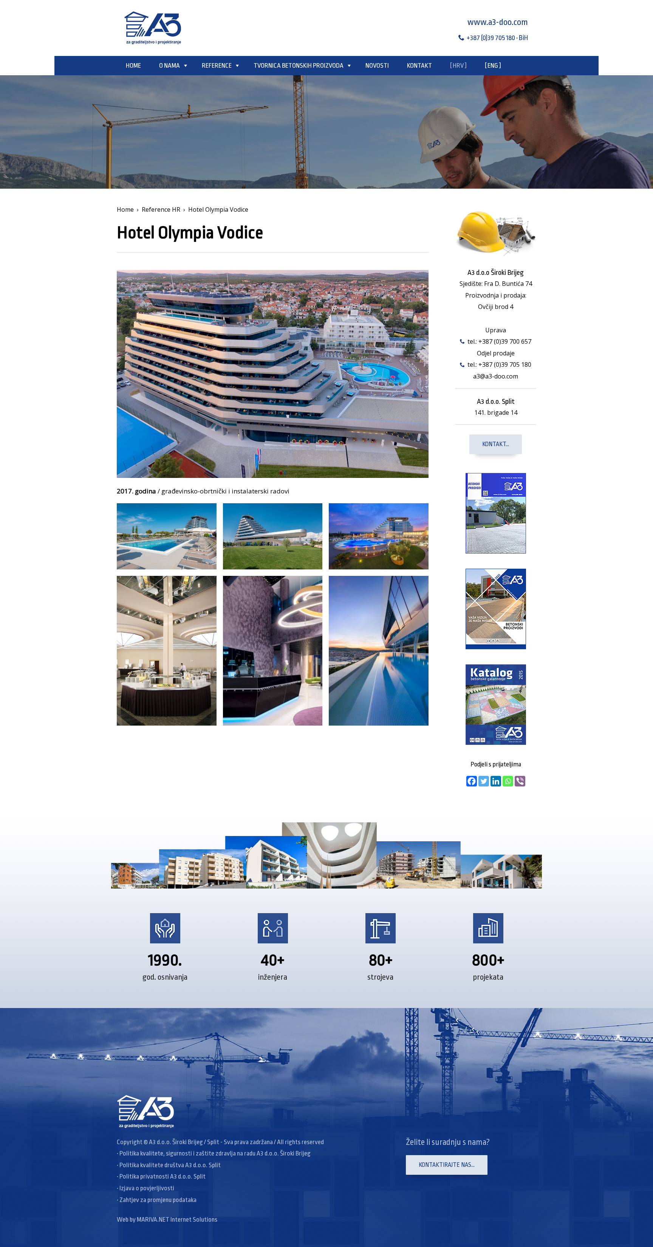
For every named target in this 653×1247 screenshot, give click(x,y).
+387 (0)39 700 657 (504, 341)
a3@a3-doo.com (495, 376)
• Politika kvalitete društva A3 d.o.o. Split (169, 1165)
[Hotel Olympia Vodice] (273, 373)
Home (133, 65)
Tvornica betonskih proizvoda (299, 65)
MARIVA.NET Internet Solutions (177, 1219)
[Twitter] (483, 781)
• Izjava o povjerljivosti (145, 1188)
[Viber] (520, 781)
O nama (169, 65)
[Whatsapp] (508, 781)
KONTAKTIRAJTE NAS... (447, 1165)
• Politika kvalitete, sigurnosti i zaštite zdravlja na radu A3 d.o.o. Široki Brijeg (214, 1153)
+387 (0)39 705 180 (504, 364)
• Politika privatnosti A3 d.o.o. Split (161, 1176)
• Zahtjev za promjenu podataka (157, 1200)
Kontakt (419, 65)
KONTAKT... (495, 444)
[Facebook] (471, 781)
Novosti (377, 65)
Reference (217, 65)
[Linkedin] (496, 781)
